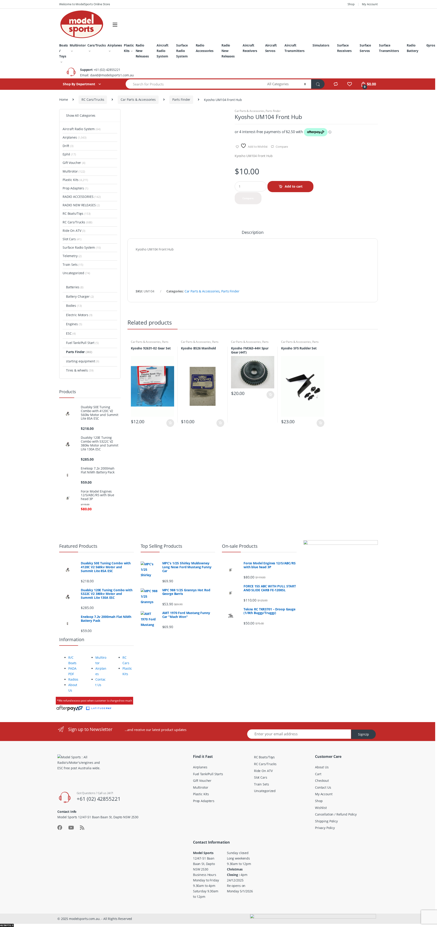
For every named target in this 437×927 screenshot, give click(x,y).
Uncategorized (76, 273)
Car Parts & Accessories (138, 99)
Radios (73, 679)
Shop (351, 4)
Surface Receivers (344, 48)
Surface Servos (365, 48)
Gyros (430, 45)
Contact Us (323, 787)
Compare (282, 147)
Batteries (75, 287)
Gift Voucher (74, 162)
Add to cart (293, 186)
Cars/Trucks (96, 45)
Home (63, 99)
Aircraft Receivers (250, 48)
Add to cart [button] (170, 423)
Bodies (74, 305)
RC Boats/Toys (77, 213)
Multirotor (78, 45)
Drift (68, 146)
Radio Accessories (204, 48)
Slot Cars (72, 239)
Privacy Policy (325, 828)
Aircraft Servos (271, 48)
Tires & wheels (80, 370)
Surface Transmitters (389, 48)
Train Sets (73, 264)
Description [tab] (252, 232)
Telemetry (72, 256)
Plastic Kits (129, 48)
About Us (322, 767)
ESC (71, 333)
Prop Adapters (75, 188)
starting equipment (82, 361)
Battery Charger (80, 296)
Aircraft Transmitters (294, 48)
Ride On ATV (74, 230)
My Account (370, 4)
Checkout (322, 780)
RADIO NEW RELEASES (81, 205)
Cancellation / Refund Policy (336, 814)
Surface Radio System (182, 50)
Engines (74, 324)
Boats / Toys (63, 50)
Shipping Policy (326, 821)
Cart (318, 774)
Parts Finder (181, 99)
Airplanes (114, 45)
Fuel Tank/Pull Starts (208, 774)
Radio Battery (412, 48)
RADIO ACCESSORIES (82, 196)
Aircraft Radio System (162, 50)
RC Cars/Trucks (92, 99)
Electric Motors (79, 315)
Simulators (321, 45)
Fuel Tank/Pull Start (82, 343)
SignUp (363, 734)
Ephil (69, 154)
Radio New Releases (142, 50)
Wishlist (321, 808)
